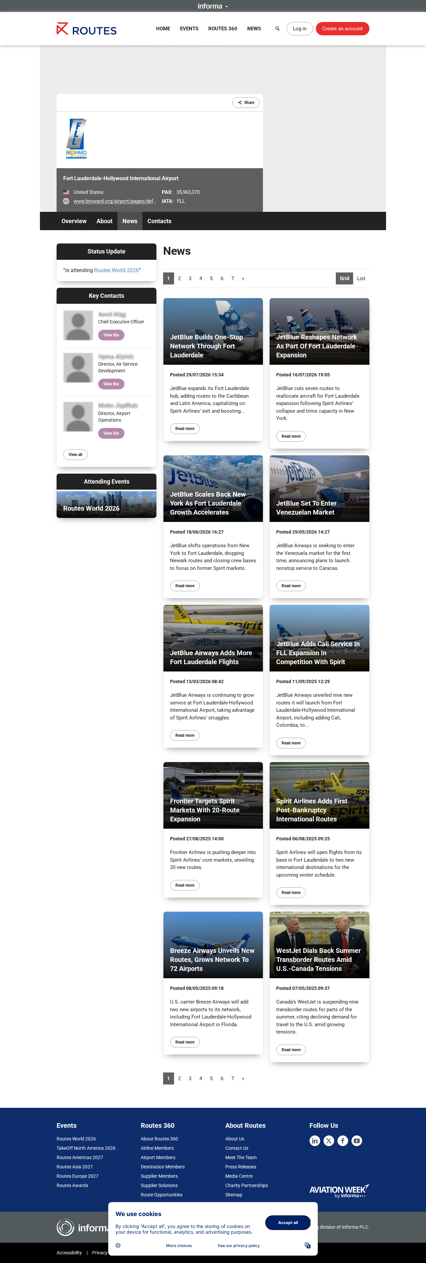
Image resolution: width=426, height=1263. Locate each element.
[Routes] (86, 28)
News (254, 29)
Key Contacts (106, 295)
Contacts (159, 220)
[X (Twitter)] (328, 1140)
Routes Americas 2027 (80, 1157)
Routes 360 (222, 29)
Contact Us (236, 1148)
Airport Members (158, 1157)
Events (189, 29)
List (361, 278)
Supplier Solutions (159, 1185)
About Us (234, 1138)
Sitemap (233, 1194)
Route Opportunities (161, 1194)
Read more (184, 428)
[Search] (277, 28)
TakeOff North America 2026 (86, 1148)
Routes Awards (72, 1185)
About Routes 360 (159, 1138)
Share (249, 102)
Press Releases (240, 1166)
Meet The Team (241, 1157)
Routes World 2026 (116, 270)
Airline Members (157, 1148)
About (104, 220)
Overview (74, 220)
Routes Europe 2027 (78, 1176)
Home (163, 29)
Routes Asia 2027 (75, 1166)
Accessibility (69, 1252)
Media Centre (239, 1176)
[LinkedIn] (315, 1140)
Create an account (342, 29)
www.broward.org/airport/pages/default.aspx (123, 201)
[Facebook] (342, 1140)
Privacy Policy (106, 1252)
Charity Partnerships (246, 1185)
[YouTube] (356, 1140)
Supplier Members (159, 1176)
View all (75, 454)
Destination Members (163, 1166)
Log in (300, 29)
